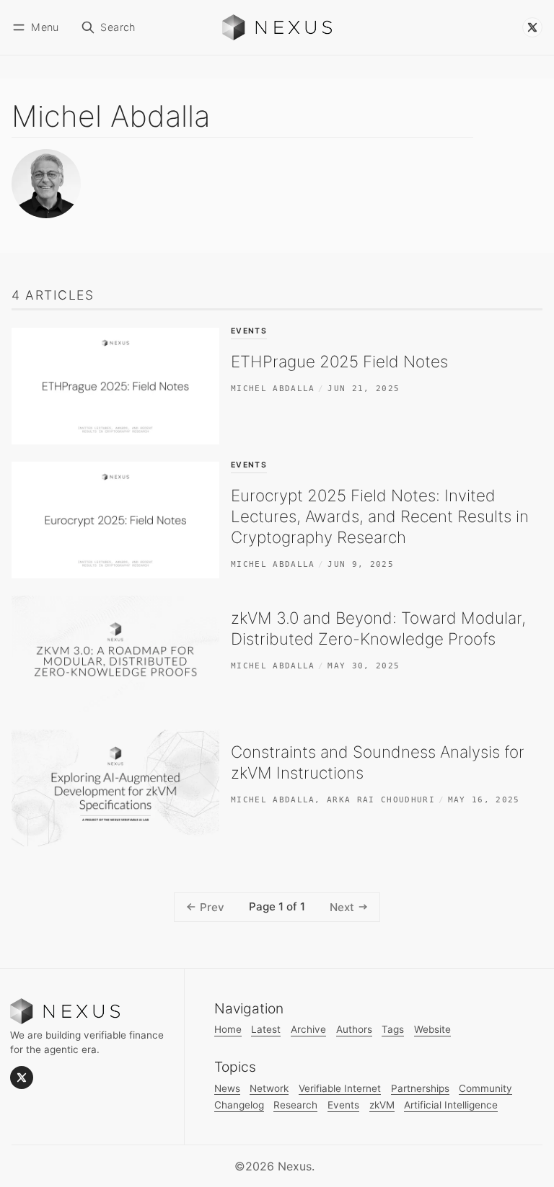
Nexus (295, 1166)
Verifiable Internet (340, 1088)
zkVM (382, 1105)
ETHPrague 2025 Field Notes (339, 361)
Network (269, 1088)
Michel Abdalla (273, 388)
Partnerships (420, 1088)
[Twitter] (532, 27)
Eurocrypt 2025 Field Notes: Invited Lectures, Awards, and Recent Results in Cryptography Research (380, 516)
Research (295, 1105)
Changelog (239, 1105)
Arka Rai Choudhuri (381, 799)
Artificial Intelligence (451, 1105)
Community (485, 1088)
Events (249, 332)
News (227, 1088)
